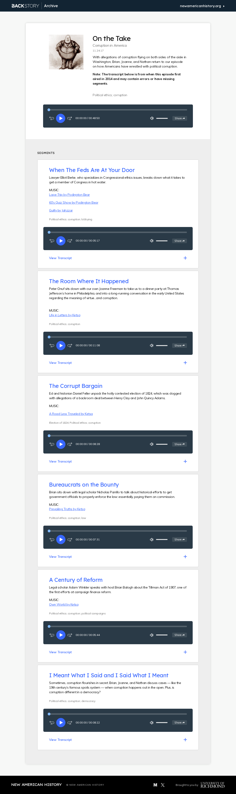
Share (180, 118)
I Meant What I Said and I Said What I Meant (108, 675)
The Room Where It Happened (88, 281)
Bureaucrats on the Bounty (84, 484)
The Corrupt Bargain (76, 385)
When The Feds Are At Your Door (92, 169)
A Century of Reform (76, 579)
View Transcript (60, 258)
